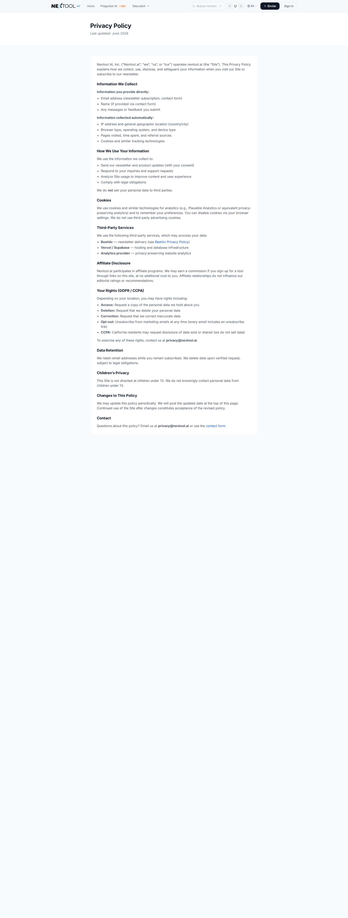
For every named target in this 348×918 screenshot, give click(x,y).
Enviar (272, 6)
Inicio (90, 6)
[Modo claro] (229, 6)
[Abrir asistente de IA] (337, 907)
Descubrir (139, 6)
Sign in (288, 6)
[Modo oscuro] (241, 6)
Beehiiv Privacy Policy (171, 242)
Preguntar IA (112, 6)
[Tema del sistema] (235, 6)
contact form (215, 426)
